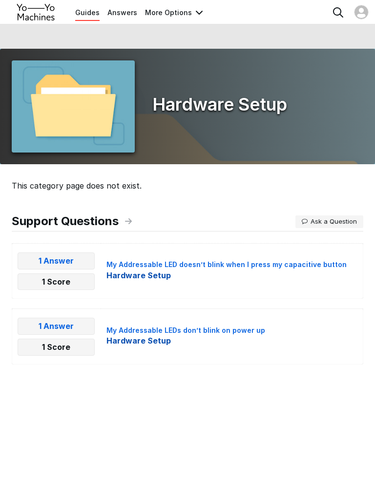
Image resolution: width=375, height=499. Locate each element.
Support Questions (65, 221)
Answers (122, 12)
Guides (87, 12)
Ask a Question (334, 221)
